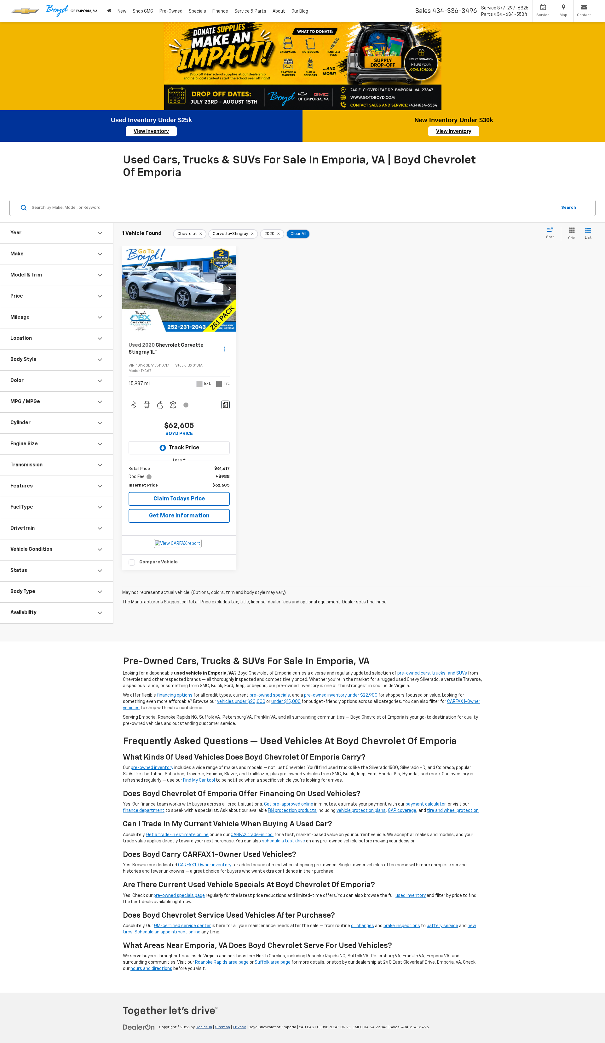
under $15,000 (286, 701)
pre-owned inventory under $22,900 (340, 695)
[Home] (109, 11)
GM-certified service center (182, 926)
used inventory (410, 895)
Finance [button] (220, 11)
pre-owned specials (270, 695)
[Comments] (225, 405)
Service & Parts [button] (250, 11)
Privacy (239, 1027)
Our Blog (299, 11)
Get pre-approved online (288, 804)
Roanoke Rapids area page (222, 962)
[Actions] (224, 349)
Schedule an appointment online (167, 932)
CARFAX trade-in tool (252, 835)
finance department (143, 810)
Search (568, 207)
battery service (442, 926)
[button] (229, 289)
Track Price (184, 448)
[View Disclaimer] (186, 405)
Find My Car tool (199, 780)
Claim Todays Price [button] (179, 499)
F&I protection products (292, 810)
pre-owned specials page (179, 895)
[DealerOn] (139, 1027)
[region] (179, 477)
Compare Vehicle (158, 562)
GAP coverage (402, 810)
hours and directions (151, 968)
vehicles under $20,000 (241, 701)
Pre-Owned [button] (170, 11)
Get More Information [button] (179, 516)
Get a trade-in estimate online (177, 835)
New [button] (122, 11)
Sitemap (222, 1027)
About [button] (279, 11)
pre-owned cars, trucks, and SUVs (432, 673)
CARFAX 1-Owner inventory (204, 865)
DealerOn (204, 1027)
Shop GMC (143, 11)
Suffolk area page (273, 962)
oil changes (362, 926)
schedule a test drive (283, 841)
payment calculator (426, 804)
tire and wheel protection (453, 810)
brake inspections (401, 926)
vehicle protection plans (361, 810)
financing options (175, 695)
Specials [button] (197, 11)
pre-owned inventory (152, 768)
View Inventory (151, 131)
